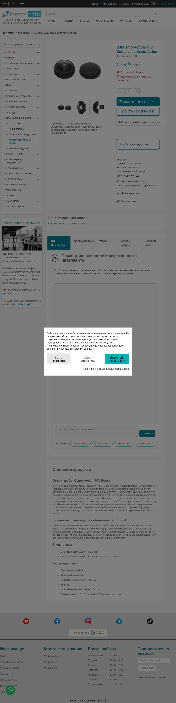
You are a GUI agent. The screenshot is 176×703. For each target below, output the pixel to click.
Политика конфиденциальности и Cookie (106, 368)
